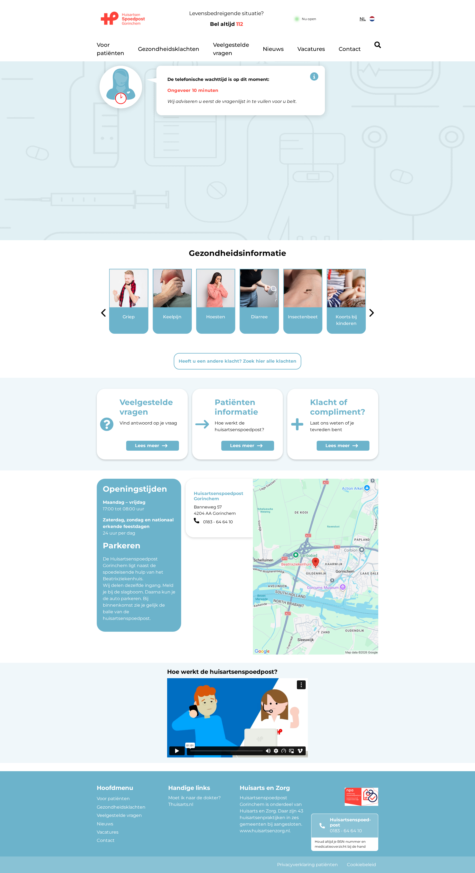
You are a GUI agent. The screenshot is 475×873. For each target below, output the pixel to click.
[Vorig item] (103, 313)
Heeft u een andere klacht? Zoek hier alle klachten (237, 361)
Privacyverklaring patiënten (307, 864)
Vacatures (311, 49)
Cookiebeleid (361, 864)
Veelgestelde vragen (231, 49)
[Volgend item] (371, 313)
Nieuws (273, 49)
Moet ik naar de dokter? (194, 797)
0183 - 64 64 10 (346, 830)
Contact (350, 49)
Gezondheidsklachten (168, 49)
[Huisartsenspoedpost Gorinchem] (129, 19)
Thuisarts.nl (180, 804)
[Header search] (377, 45)
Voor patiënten (110, 49)
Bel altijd (226, 24)
